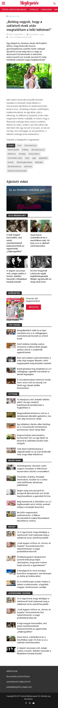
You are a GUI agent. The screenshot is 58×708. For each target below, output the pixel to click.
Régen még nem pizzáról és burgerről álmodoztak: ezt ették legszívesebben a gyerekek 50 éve (34, 493)
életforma (12, 154)
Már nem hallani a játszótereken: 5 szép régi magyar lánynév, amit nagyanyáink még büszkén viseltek (34, 361)
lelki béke (39, 162)
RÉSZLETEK (33, 307)
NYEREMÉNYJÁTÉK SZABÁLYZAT (19, 687)
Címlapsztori (14, 16)
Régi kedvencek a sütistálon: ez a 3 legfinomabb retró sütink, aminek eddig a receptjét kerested (34, 504)
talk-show (28, 166)
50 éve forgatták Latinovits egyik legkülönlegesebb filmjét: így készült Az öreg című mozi (40, 276)
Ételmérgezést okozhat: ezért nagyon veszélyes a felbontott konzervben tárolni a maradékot (33, 469)
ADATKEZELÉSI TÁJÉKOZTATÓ (18, 682)
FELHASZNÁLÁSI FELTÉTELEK (18, 676)
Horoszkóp (46, 9)
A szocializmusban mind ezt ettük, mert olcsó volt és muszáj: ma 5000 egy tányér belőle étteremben (34, 384)
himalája (22, 154)
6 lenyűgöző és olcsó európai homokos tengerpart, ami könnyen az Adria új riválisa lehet (34, 573)
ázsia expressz (30, 145)
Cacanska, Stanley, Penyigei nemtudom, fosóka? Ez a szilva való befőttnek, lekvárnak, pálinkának (32, 481)
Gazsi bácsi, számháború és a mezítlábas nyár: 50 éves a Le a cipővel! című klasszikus (40, 241)
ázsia (19, 145)
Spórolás (34, 9)
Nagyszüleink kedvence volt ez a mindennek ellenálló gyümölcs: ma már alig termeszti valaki (34, 416)
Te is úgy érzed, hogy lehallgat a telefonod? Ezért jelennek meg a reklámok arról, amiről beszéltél (33, 535)
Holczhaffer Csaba (36, 34)
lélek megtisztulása (24, 162)
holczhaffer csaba (15, 158)
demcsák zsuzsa (37, 150)
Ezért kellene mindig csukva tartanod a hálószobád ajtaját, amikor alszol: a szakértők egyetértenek (32, 348)
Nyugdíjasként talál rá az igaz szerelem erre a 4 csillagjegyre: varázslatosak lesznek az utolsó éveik (32, 334)
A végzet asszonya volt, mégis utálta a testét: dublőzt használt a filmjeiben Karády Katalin (16, 276)
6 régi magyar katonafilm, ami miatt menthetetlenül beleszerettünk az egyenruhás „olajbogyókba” (15, 243)
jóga (34, 158)
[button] (29, 198)
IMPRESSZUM (11, 671)
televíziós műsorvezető (17, 171)
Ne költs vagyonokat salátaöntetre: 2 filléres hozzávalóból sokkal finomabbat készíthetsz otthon (33, 516)
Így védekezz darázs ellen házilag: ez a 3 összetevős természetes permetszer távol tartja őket (33, 427)
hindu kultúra (34, 154)
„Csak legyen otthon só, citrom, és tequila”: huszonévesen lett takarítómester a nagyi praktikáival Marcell (34, 547)
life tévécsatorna (14, 166)
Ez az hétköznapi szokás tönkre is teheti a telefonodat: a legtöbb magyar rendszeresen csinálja (33, 584)
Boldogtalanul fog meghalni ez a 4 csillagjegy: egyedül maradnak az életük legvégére (34, 372)
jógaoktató (43, 158)
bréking (25, 150)
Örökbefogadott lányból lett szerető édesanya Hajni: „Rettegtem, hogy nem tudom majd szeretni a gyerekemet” (32, 561)
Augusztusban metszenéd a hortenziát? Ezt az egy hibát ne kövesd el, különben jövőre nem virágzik (32, 439)
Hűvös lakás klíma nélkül (14, 9)
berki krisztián (13, 150)
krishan (11, 162)
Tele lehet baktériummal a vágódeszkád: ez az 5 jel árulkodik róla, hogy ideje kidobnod (34, 452)
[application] (29, 198)
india (27, 158)
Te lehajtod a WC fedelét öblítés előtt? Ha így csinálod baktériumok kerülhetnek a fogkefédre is (33, 403)
